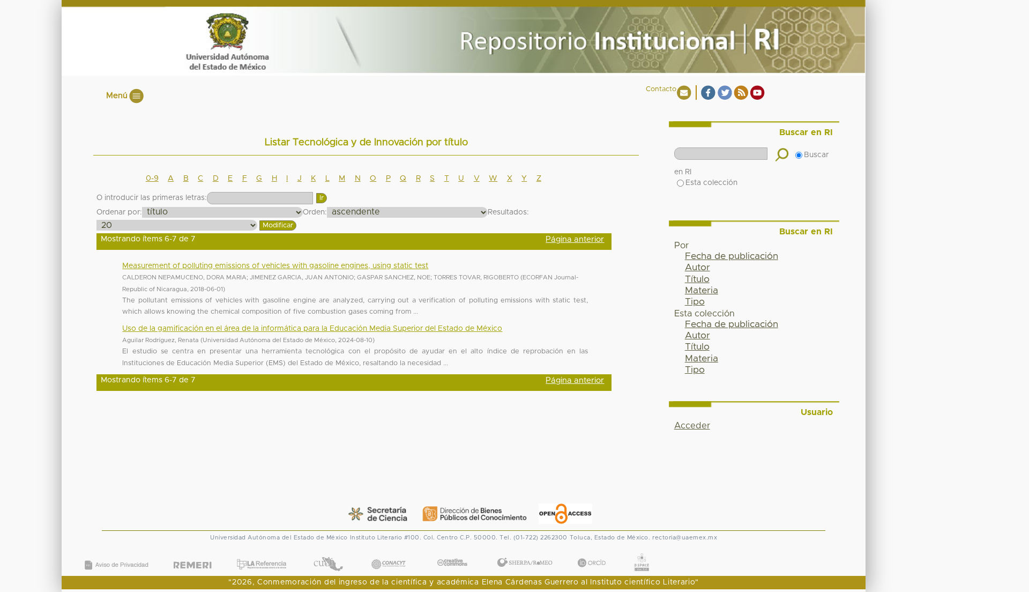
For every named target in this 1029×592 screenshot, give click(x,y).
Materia (701, 290)
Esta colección (711, 183)
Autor (697, 267)
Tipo (695, 302)
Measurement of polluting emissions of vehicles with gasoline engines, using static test (275, 266)
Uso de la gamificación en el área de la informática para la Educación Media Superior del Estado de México (312, 328)
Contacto (661, 89)
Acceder (692, 425)
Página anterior (575, 239)
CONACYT (388, 553)
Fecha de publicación (731, 256)
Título (697, 279)
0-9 (152, 178)
